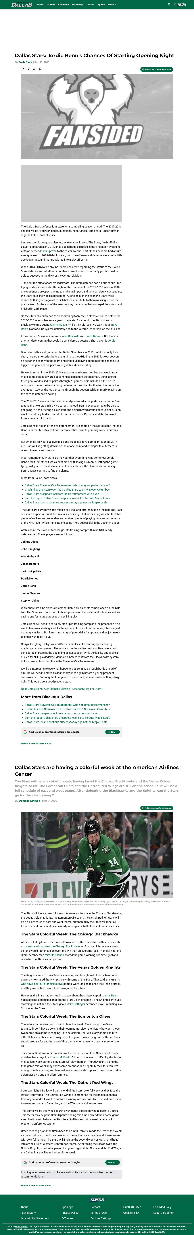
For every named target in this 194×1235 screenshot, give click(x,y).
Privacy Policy (69, 1212)
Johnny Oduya (58, 324)
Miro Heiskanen (55, 955)
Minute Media (21, 1226)
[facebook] (175, 4)
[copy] (40, 69)
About (24, 1207)
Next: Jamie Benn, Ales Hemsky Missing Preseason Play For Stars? (62, 688)
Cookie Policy (131, 1212)
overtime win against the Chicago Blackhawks (53, 946)
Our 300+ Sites (132, 1207)
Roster (90, 4)
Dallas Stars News (41, 743)
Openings (67, 1207)
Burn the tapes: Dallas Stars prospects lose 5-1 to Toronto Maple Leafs (67, 498)
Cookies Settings (100, 1218)
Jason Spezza (48, 251)
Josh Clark (25, 62)
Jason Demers (94, 336)
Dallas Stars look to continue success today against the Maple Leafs (66, 502)
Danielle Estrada (29, 800)
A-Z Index (67, 1218)
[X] (169, 4)
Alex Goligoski (70, 336)
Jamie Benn (110, 995)
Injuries (101, 4)
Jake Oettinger (76, 1004)
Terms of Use (98, 1212)
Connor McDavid (60, 1057)
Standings (77, 4)
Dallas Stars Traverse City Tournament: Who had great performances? (67, 485)
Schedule (63, 4)
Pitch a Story (28, 1212)
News (40, 4)
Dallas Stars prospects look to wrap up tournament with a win (62, 493)
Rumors (50, 4)
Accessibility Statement (34, 1218)
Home (24, 743)
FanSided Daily (162, 1207)
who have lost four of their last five (42, 983)
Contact (95, 1207)
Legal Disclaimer (163, 1212)
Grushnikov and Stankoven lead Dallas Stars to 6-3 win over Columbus (67, 489)
